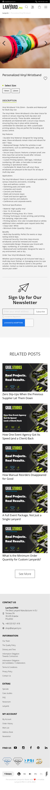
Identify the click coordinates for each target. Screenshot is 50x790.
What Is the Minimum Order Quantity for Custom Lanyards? (21, 557)
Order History (7, 723)
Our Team (6, 641)
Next (46, 43)
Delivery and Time (9, 649)
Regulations (17, 316)
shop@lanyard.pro (9, 1)
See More (25, 574)
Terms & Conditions (9, 667)
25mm (15, 91)
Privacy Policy (7, 671)
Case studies (7, 693)
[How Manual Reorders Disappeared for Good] (24, 472)
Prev (3, 43)
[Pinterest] (38, 748)
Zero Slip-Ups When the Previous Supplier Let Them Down (22, 396)
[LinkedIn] (46, 748)
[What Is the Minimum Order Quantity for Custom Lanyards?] (24, 552)
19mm (6, 91)
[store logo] (12, 7)
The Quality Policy (9, 645)
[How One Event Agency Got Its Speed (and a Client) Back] (24, 431)
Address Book (7, 732)
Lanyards (5, 13)
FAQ (4, 697)
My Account (6, 719)
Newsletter (6, 736)
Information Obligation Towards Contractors (10, 655)
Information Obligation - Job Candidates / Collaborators (13, 661)
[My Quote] (33, 7)
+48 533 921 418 (42, 1)
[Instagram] (23, 748)
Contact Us (6, 676)
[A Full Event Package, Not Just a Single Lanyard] (24, 512)
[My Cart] (40, 6)
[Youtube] (15, 748)
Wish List (5, 728)
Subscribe (40, 311)
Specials (5, 689)
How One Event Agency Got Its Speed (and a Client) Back (21, 436)
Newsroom (6, 702)
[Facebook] (31, 748)
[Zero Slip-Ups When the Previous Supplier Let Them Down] (24, 391)
